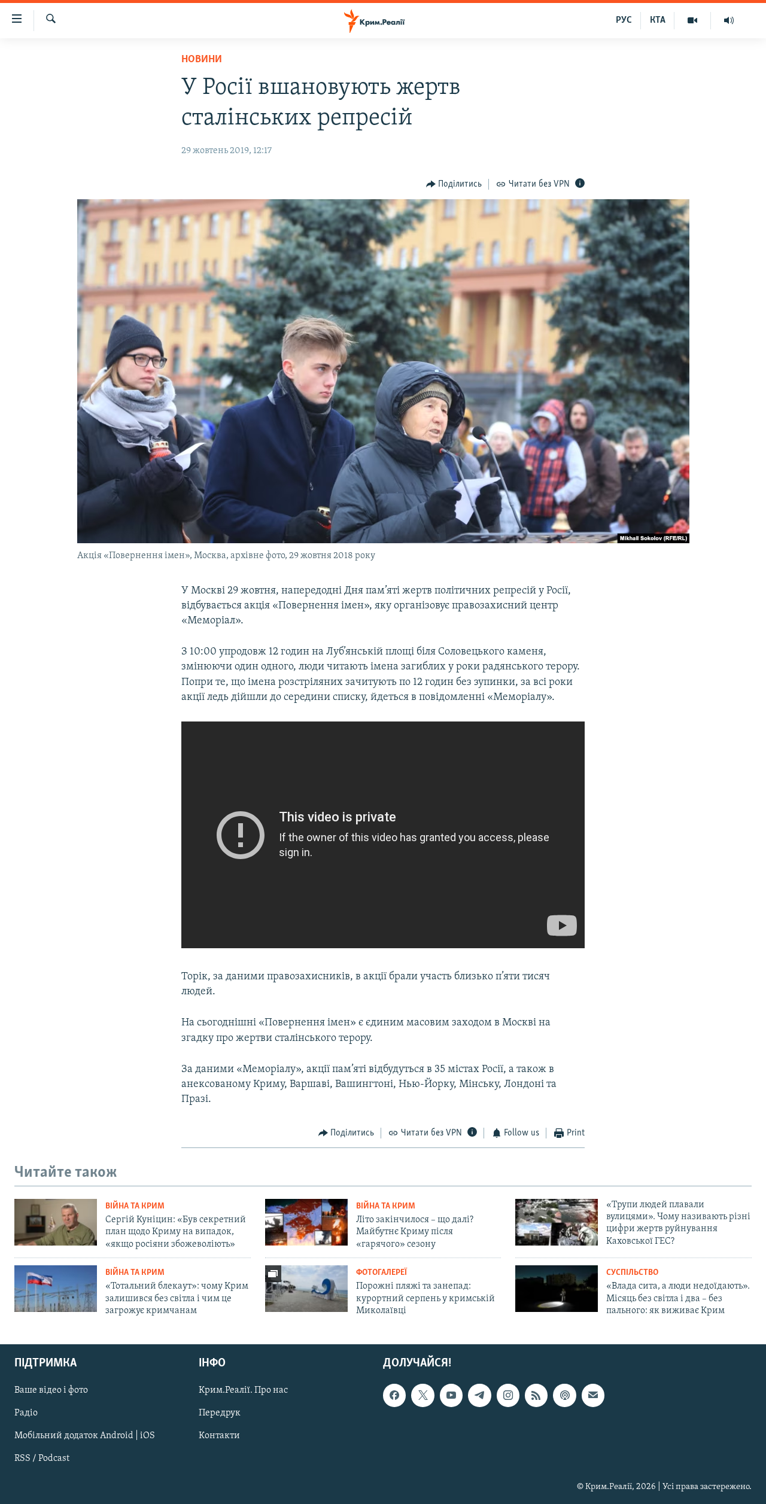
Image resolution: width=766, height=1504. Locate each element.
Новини (201, 59)
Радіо (26, 1413)
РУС (624, 20)
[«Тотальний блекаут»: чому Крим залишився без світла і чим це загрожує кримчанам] (55, 1288)
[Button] (454, 184)
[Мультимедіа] (692, 20)
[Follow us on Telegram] (479, 1395)
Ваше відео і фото (51, 1391)
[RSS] (536, 1395)
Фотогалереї (381, 1272)
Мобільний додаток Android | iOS (84, 1436)
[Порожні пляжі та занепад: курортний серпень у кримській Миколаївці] (306, 1288)
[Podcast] (564, 1395)
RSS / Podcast (41, 1459)
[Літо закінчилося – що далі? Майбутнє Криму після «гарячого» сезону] (306, 1222)
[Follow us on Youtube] (451, 1395)
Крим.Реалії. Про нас (243, 1391)
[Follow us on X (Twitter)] (422, 1395)
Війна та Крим (135, 1206)
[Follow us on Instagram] (508, 1395)
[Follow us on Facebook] (394, 1395)
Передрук (220, 1413)
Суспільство (632, 1272)
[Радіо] (729, 20)
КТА (657, 20)
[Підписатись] (593, 1395)
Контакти (219, 1436)
